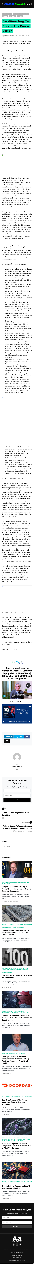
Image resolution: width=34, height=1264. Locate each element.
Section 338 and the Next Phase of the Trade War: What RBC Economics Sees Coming (17, 1018)
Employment (17, 1011)
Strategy (9, 927)
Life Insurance (25, 882)
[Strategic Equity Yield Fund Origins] (12, 721)
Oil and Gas (12, 16)
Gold (26, 968)
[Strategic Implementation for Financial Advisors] (20, 721)
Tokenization (19, 1140)
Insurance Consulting (7, 882)
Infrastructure (11, 969)
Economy (22, 924)
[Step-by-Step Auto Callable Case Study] (17, 721)
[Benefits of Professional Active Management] (19, 721)
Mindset (8, 883)
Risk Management (25, 925)
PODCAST (5, 1249)
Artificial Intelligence (7, 924)
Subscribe (16, 800)
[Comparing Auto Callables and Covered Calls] (15, 721)
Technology (15, 927)
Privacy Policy (21, 1249)
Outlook (20, 16)
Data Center (16, 924)
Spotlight (4, 927)
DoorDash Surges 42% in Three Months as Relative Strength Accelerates (14, 1102)
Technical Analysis (22, 1096)
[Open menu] (30, 706)
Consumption (5, 1011)
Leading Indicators (6, 1012)
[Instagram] (17, 1245)
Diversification (14, 968)
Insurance (23, 880)
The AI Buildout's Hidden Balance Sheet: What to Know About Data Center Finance (15, 932)
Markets (5, 16)
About (14, 1249)
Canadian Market (7, 13)
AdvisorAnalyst (17, 767)
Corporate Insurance (11, 880)
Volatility (9, 972)
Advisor (4, 880)
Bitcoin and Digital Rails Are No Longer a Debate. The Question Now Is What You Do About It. (16, 1146)
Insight (19, 880)
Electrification (28, 924)
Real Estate (11, 970)
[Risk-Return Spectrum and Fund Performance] (23, 721)
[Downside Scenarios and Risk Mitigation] (25, 721)
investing (8, 1053)
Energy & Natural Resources (21, 13)
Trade (28, 1012)
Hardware (4, 925)
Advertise (28, 1249)
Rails (28, 1139)
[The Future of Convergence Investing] (27, 721)
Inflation (4, 969)
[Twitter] (13, 1245)
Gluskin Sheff (18, 649)
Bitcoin (3, 1137)
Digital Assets (24, 1137)
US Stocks (21, 927)
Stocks (21, 970)
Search (30, 846)
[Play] (4, 721)
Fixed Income (22, 968)
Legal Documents (17, 882)
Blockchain (9, 1137)
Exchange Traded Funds (7, 1139)
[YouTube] (20, 1245)
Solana (3, 1140)
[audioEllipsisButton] (30, 721)
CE (10, 1249)
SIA (16, 1096)
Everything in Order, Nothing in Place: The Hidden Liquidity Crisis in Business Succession (16, 889)
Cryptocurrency (16, 1137)
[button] (3, 4)
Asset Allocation (6, 968)
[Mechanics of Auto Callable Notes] (13, 721)
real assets (5, 970)
